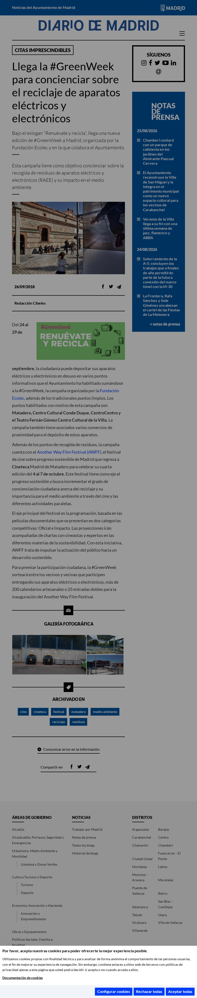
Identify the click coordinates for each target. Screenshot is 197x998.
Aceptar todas (180, 991)
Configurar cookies (113, 991)
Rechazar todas (149, 991)
